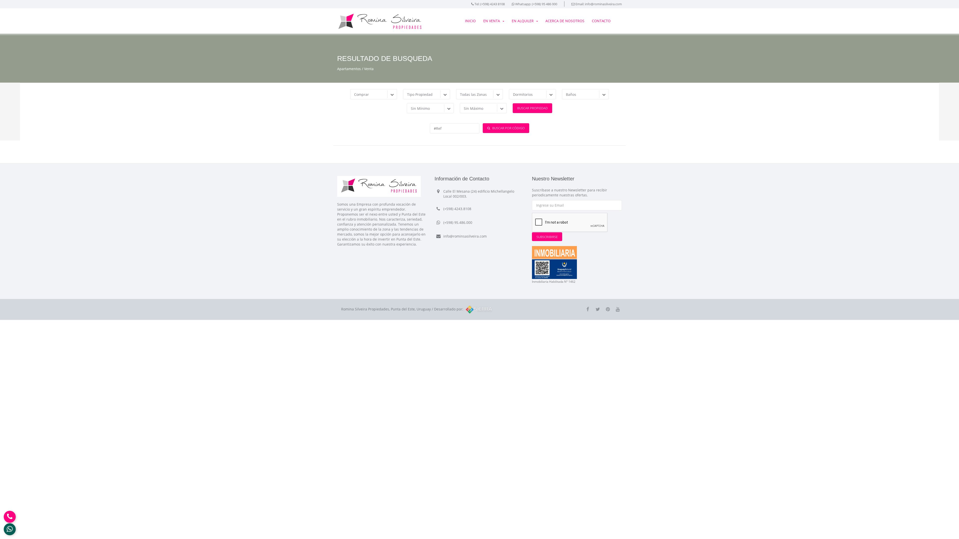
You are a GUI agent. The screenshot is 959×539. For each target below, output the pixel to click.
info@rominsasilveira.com (465, 236)
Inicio (470, 20)
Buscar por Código (508, 128)
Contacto (601, 20)
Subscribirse (547, 237)
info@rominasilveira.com (603, 4)
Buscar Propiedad (532, 108)
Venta (369, 68)
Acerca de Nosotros (564, 20)
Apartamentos (349, 68)
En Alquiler (523, 20)
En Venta (491, 20)
